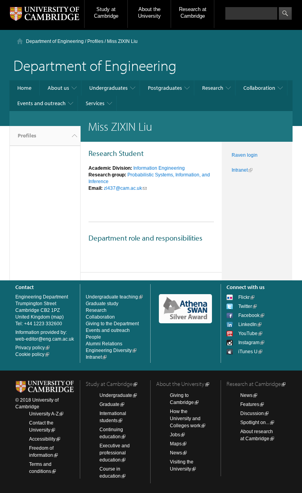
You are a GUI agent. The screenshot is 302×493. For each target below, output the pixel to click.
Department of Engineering (55, 41)
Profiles (27, 135)
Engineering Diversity (109, 350)
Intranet (240, 170)
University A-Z (44, 414)
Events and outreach (41, 103)
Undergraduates (108, 87)
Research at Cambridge (192, 12)
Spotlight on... (254, 422)
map (57, 317)
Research (212, 87)
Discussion (252, 413)
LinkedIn (247, 324)
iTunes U (248, 351)
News (176, 453)
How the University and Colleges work (185, 418)
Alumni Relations (104, 344)
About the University (149, 12)
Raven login (245, 155)
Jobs (175, 434)
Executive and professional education (114, 453)
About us (58, 87)
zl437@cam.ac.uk (123, 188)
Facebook (249, 315)
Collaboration (259, 87)
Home (24, 87)
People (93, 337)
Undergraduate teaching (112, 297)
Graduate (109, 404)
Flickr (244, 297)
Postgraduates (165, 87)
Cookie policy (29, 354)
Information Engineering (159, 168)
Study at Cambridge (106, 12)
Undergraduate (115, 395)
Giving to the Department (112, 323)
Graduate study (102, 303)
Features (249, 404)
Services (95, 103)
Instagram (249, 342)
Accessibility (42, 439)
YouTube (248, 333)
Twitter (245, 306)
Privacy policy (30, 347)
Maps (176, 444)
